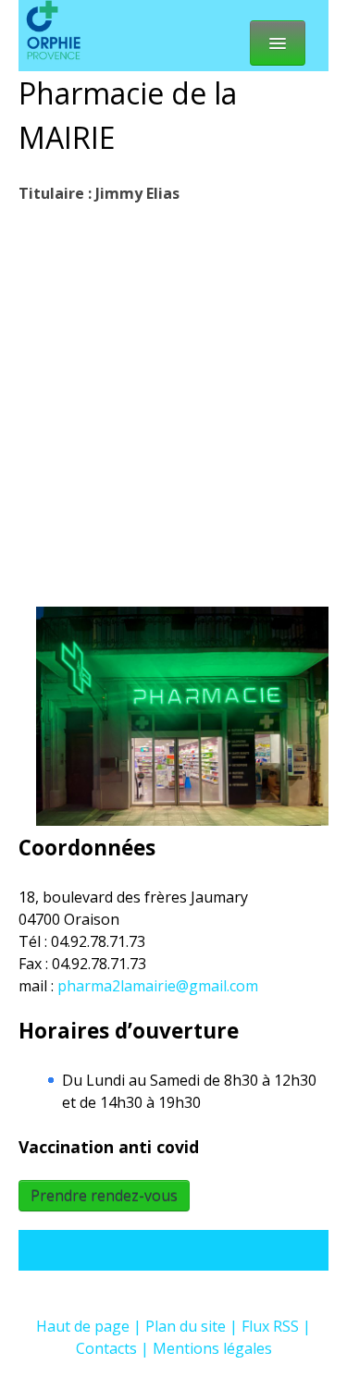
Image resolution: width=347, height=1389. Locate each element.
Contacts (106, 1348)
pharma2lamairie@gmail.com (157, 986)
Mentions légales (212, 1348)
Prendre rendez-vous (104, 1196)
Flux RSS (270, 1326)
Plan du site (185, 1326)
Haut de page (83, 1326)
